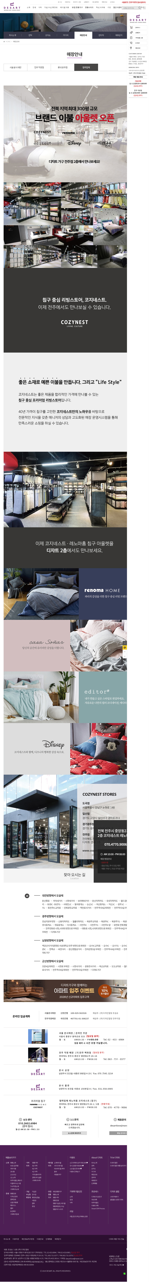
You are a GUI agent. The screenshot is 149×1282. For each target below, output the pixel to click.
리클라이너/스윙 (15, 1183)
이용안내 (40, 1239)
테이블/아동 (64, 7)
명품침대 (13, 1193)
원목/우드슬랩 (36, 1177)
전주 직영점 (39, 67)
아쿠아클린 (94, 1202)
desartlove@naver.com (74, 1258)
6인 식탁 (34, 1168)
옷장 (33, 1206)
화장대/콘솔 (36, 1197)
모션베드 (13, 1211)
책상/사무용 (100, 7)
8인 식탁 (34, 1165)
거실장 (34, 1191)
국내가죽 (94, 1199)
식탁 (40, 7)
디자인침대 (13, 1196)
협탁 (11, 1208)
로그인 (60, 2)
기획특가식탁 (36, 1180)
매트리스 (13, 1205)
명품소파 (13, 1163)
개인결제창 (95, 2)
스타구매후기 (114, 1196)
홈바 (55, 1171)
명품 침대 (56, 1200)
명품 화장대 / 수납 (58, 1206)
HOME (8, 41)
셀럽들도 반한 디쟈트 (116, 1199)
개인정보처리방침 (27, 1239)
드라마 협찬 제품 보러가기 (118, 1165)
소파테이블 (57, 1163)
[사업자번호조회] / (37, 1261)
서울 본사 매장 (15, 67)
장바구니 (76, 2)
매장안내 (104, 2)
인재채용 (94, 1183)
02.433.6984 (135, 59)
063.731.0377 (136, 63)
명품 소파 (56, 1194)
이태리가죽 (94, 1205)
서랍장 (34, 1200)
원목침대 (13, 1199)
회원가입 (67, 2)
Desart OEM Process (98, 1208)
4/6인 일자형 (14, 1165)
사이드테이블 (58, 1165)
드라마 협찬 (113, 1163)
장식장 (34, 1194)
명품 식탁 (56, 1197)
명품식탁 (35, 1163)
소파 (28, 7)
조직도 (48, 35)
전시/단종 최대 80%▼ (77, 1165)
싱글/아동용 (14, 1202)
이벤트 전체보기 (75, 1171)
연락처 (101, 35)
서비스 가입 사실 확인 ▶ (116, 1265)
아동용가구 (57, 1174)
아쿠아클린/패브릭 (16, 1180)
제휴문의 (118, 35)
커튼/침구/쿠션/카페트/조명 (78, 1216)
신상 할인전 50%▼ (76, 1168)
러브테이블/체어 (59, 1168)
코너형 (12, 1171)
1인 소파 (12, 1177)
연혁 (30, 35)
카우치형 (13, 1168)
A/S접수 (112, 2)
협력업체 (86, 67)
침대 (34, 7)
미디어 (65, 35)
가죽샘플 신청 (139, 38)
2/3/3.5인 (13, 1174)
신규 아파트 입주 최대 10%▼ (79, 1163)
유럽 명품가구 (57, 1191)
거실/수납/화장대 (50, 7)
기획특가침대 (14, 1214)
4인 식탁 (34, 1171)
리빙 (109, 7)
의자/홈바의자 (36, 1174)
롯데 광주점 (62, 67)
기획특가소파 (14, 1189)
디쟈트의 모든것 (96, 1196)
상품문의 (86, 2)
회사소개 (12, 35)
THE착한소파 (14, 1186)
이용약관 (16, 1239)
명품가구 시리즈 (58, 1209)
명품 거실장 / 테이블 (59, 1203)
